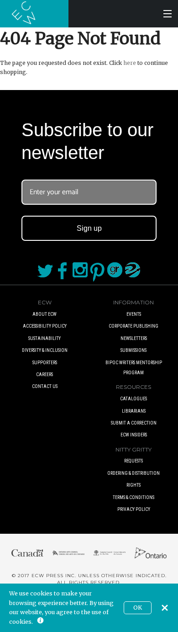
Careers (44, 374)
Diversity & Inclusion (45, 350)
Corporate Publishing (133, 326)
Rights (133, 485)
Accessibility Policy (45, 326)
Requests (133, 460)
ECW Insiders (133, 434)
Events (133, 314)
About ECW (44, 314)
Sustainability (44, 338)
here (129, 62)
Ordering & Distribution (133, 473)
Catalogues (133, 398)
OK (137, 607)
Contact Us (45, 386)
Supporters (44, 362)
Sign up (89, 228)
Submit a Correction (134, 422)
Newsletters (133, 338)
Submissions (133, 350)
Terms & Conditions (133, 497)
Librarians (134, 411)
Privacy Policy (133, 509)
